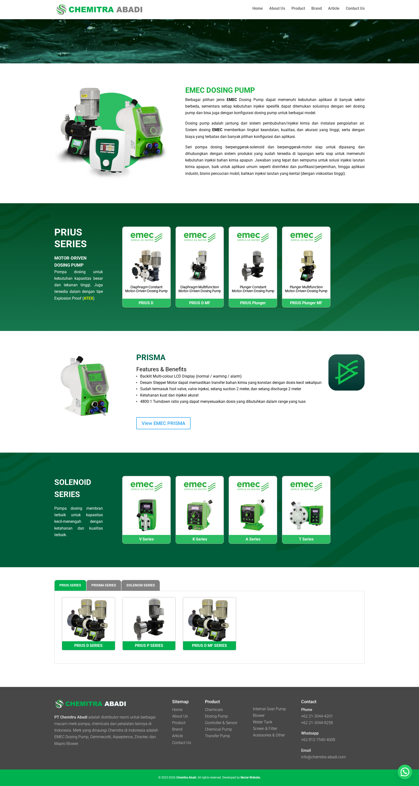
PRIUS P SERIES (149, 645)
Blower (259, 715)
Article (333, 9)
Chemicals (214, 709)
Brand (316, 9)
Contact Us (355, 9)
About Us (277, 9)
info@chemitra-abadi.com (323, 757)
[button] (405, 772)
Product (298, 9)
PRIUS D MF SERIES (209, 645)
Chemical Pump (218, 729)
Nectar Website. (251, 777)
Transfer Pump (217, 736)
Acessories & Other (269, 735)
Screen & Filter (265, 728)
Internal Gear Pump (269, 709)
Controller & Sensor (221, 722)
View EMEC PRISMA (163, 423)
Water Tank (262, 722)
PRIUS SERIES (70, 585)
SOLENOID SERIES (140, 585)
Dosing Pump (216, 716)
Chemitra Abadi (186, 777)
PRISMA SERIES (103, 585)
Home (257, 9)
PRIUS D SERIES (88, 645)
